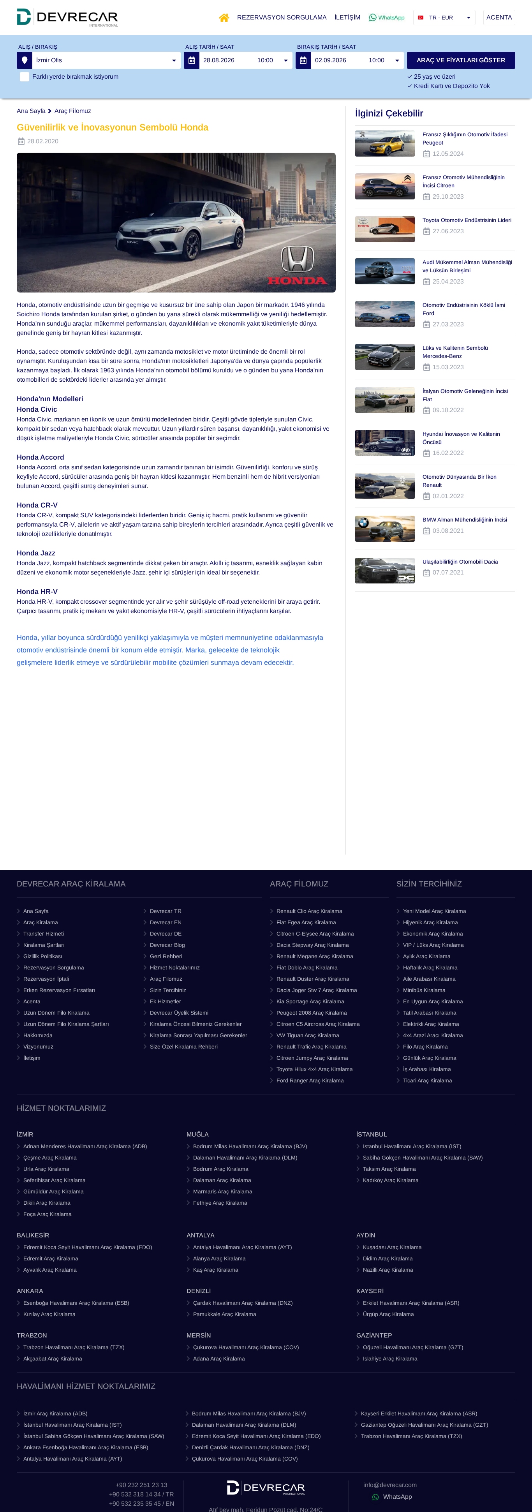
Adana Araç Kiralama (219, 1358)
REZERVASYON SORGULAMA (282, 17)
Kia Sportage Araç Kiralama (310, 1001)
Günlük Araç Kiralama (429, 1058)
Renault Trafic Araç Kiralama (312, 1046)
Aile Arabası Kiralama (429, 979)
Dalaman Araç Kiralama (222, 1180)
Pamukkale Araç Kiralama (224, 1314)
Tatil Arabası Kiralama (429, 1013)
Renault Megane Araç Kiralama (315, 956)
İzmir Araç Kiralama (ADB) (55, 1413)
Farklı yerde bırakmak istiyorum (75, 76)
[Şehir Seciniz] (24, 60)
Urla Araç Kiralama (46, 1169)
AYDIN (365, 1235)
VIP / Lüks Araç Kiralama (433, 945)
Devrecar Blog (167, 945)
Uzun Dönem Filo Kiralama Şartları (66, 1024)
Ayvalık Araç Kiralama (50, 1270)
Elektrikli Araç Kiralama (431, 1024)
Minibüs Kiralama (424, 990)
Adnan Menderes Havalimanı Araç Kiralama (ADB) (85, 1146)
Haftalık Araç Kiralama (430, 967)
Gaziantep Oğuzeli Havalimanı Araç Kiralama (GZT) (424, 1425)
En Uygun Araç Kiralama (433, 1001)
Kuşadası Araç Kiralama (392, 1247)
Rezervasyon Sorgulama (53, 967)
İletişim (32, 1058)
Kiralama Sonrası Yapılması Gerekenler (198, 1035)
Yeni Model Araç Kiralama (434, 911)
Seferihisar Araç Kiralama (54, 1180)
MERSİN (199, 1335)
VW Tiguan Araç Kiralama (308, 1035)
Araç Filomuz (73, 110)
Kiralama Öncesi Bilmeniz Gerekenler (196, 1024)
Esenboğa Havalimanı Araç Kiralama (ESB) (76, 1303)
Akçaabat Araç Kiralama (52, 1358)
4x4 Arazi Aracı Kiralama (433, 1035)
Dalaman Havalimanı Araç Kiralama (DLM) (245, 1157)
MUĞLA (198, 1134)
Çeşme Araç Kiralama (50, 1157)
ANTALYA (201, 1235)
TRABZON (32, 1335)
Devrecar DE (165, 933)
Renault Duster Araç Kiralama (313, 979)
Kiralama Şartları (44, 945)
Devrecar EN (165, 922)
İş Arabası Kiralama (427, 1069)
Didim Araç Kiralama (388, 1258)
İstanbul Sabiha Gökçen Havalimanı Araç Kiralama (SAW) (93, 1436)
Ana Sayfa (31, 110)
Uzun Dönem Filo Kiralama (56, 1013)
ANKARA (30, 1291)
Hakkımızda (38, 1035)
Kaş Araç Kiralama (215, 1270)
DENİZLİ (199, 1291)
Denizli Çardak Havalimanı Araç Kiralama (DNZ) (251, 1447)
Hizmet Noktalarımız (175, 967)
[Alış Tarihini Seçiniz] (191, 60)
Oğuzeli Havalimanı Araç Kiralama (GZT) (413, 1347)
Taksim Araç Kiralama (389, 1169)
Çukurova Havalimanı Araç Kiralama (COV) (246, 1347)
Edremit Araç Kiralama (50, 1258)
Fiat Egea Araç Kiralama (306, 922)
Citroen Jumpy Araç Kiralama (312, 1058)
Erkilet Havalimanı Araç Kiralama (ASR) (411, 1303)
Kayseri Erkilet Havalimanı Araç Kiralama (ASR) (419, 1413)
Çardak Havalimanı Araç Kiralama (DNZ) (243, 1303)
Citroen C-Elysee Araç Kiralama (315, 933)
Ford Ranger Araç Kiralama (310, 1080)
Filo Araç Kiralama (425, 1046)
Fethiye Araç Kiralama (220, 1203)
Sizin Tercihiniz (168, 990)
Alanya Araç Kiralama (219, 1258)
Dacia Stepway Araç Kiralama (313, 945)
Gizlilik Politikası (42, 956)
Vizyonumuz (38, 1046)
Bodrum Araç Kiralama (220, 1169)
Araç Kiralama (40, 922)
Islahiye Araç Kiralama (390, 1358)
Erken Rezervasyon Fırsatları (59, 990)
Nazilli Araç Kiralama (388, 1270)
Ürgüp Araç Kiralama (388, 1314)
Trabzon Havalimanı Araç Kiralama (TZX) (74, 1347)
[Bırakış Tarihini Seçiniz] (303, 60)
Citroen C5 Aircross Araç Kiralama (318, 1024)
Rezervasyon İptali (46, 979)
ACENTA (499, 17)
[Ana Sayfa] (224, 18)
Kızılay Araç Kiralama (49, 1314)
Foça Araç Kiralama (47, 1214)
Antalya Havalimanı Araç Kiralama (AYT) (242, 1247)
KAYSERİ (370, 1291)
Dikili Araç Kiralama (46, 1203)
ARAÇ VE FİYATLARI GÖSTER (461, 60)
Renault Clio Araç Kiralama (309, 911)
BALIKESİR (33, 1235)
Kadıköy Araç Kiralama (391, 1180)
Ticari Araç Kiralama (427, 1080)
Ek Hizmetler (165, 1001)
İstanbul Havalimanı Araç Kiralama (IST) (72, 1425)
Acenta (32, 1001)
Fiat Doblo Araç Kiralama (307, 967)
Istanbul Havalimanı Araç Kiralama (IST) (412, 1146)
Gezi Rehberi (166, 956)
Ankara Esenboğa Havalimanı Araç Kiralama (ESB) (85, 1447)
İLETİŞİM (347, 17)
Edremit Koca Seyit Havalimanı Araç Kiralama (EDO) (87, 1247)
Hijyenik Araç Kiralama (430, 922)
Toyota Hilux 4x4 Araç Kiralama (315, 1069)
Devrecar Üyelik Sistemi (179, 1013)
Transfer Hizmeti (43, 933)
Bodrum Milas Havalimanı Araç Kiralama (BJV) (250, 1146)
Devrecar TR (165, 911)
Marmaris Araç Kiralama (222, 1191)
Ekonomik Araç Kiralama (433, 933)
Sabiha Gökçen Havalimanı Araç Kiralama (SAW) (423, 1157)
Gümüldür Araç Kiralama (53, 1191)
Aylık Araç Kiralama (427, 956)
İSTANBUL (371, 1134)
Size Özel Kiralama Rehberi (184, 1046)
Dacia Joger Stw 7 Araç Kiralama (317, 990)
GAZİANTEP (374, 1335)
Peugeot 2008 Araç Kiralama (312, 1013)
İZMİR (25, 1134)
